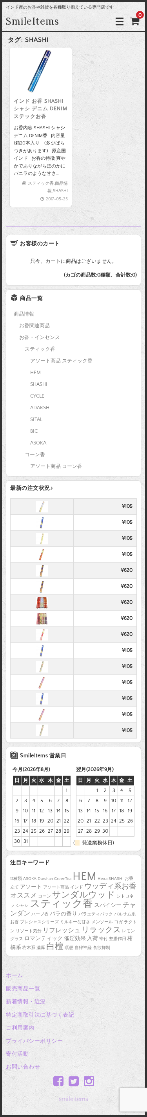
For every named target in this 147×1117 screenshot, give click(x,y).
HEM (35, 372)
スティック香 (41, 183)
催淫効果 (75, 938)
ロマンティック (43, 938)
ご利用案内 (20, 1028)
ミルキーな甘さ (75, 922)
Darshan (45, 878)
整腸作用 (117, 939)
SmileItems (32, 21)
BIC (34, 431)
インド (76, 887)
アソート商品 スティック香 (61, 361)
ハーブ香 (40, 914)
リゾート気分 (29, 931)
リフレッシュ (61, 930)
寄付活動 (17, 1054)
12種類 (16, 878)
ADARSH (39, 407)
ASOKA (38, 443)
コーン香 (35, 454)
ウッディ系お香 (110, 886)
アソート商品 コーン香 (56, 466)
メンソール (102, 922)
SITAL (36, 419)
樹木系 (28, 948)
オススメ (23, 895)
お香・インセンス (39, 337)
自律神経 (83, 948)
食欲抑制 (101, 948)
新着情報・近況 (26, 1002)
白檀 (55, 946)
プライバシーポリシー (34, 1041)
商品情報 (24, 314)
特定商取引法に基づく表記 (40, 1015)
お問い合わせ (23, 1067)
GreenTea (62, 878)
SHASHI (60, 191)
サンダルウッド (83, 895)
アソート (31, 887)
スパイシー (108, 905)
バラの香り (63, 914)
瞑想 (69, 948)
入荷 (92, 938)
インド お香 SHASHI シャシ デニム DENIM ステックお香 (40, 108)
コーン (44, 896)
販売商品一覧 (23, 989)
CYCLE (37, 396)
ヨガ (118, 922)
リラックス (101, 930)
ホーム (14, 975)
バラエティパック (95, 914)
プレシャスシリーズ (39, 922)
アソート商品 (56, 887)
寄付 (103, 939)
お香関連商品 (34, 325)
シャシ (22, 905)
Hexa (102, 878)
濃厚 (40, 948)
